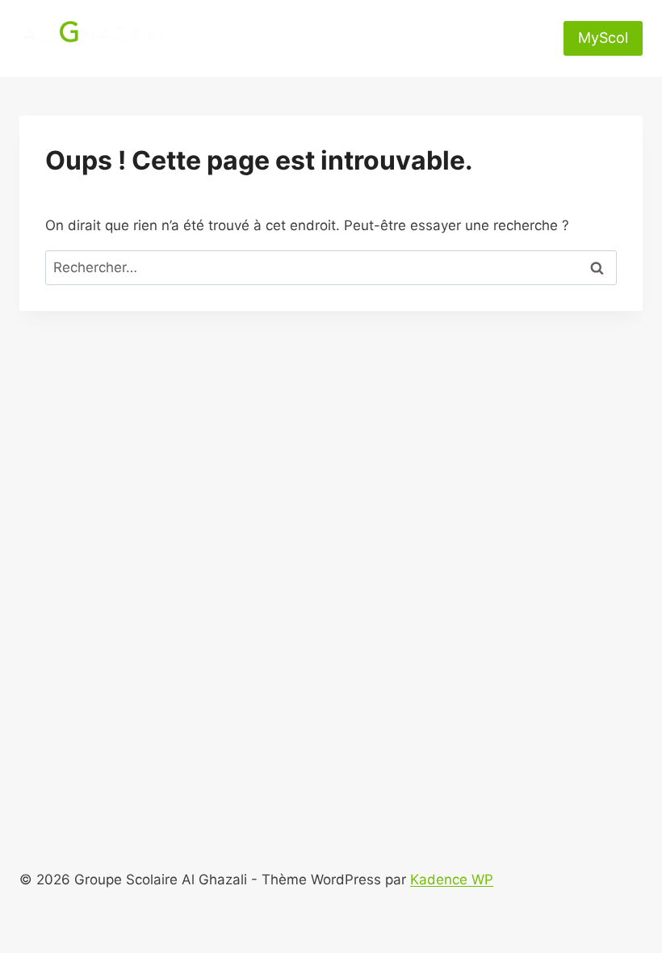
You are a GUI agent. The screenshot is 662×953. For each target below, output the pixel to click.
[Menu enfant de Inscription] (278, 58)
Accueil (241, 18)
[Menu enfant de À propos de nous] (476, 19)
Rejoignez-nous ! (466, 57)
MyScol (603, 37)
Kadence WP (451, 879)
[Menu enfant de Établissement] (338, 19)
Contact (365, 57)
